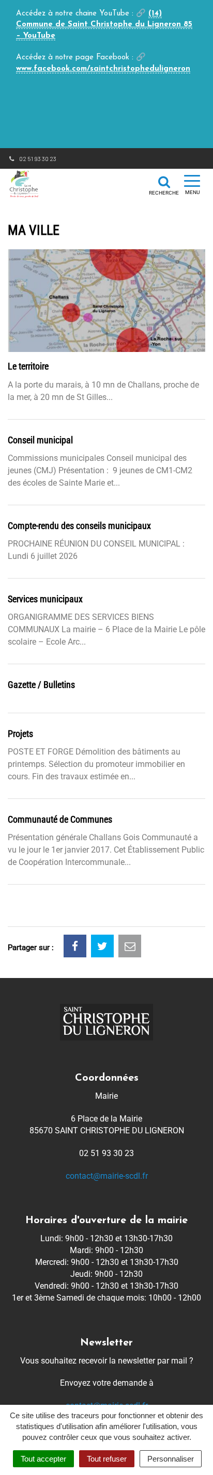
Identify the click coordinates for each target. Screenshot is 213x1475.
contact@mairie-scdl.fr (107, 1176)
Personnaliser (170, 1458)
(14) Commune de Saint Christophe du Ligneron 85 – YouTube (104, 25)
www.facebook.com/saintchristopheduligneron (103, 69)
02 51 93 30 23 (37, 158)
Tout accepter (43, 1458)
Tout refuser (107, 1458)
